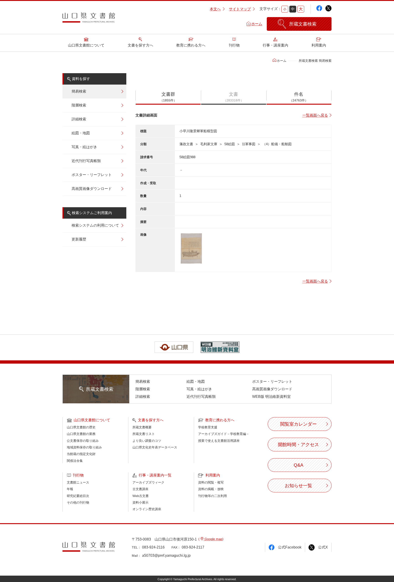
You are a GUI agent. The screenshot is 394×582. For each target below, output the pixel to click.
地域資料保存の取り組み (84, 447)
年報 (70, 489)
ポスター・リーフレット (92, 175)
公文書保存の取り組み (83, 440)
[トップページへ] (88, 19)
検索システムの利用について (95, 225)
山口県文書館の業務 (81, 434)
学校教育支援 (207, 427)
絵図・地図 (81, 133)
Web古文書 (140, 496)
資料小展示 (140, 502)
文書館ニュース (78, 482)
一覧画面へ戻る (315, 115)
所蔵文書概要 (142, 427)
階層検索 (79, 105)
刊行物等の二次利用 (212, 496)
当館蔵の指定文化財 (81, 454)
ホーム (256, 24)
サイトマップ (240, 9)
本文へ (215, 9)
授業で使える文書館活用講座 (219, 440)
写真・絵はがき (84, 147)
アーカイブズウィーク (148, 482)
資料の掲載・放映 (211, 489)
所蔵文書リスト (143, 434)
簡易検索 (79, 91)
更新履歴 (79, 239)
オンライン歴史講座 (146, 509)
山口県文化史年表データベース (154, 447)
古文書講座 (140, 489)
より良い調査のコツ (146, 440)
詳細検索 (79, 119)
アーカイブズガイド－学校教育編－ (223, 434)
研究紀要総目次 (78, 496)
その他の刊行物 (78, 502)
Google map (213, 539)
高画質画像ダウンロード (92, 189)
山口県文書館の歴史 (81, 427)
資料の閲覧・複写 (211, 482)
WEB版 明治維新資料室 (271, 396)
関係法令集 (75, 461)
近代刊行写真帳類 (86, 161)
